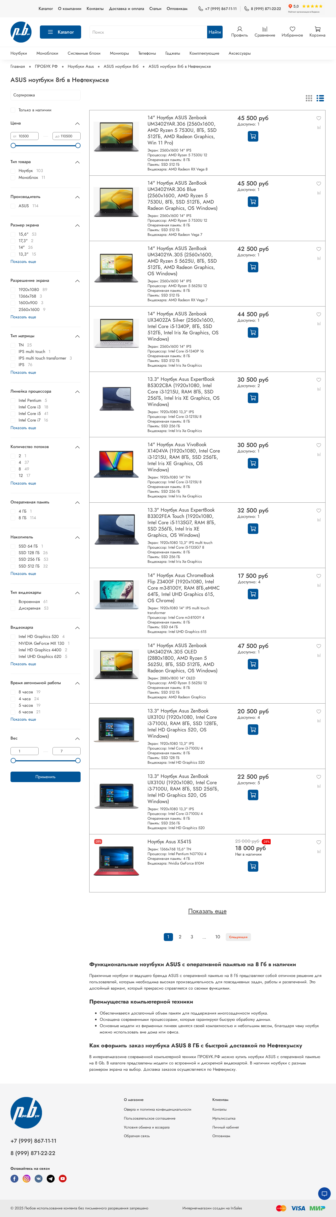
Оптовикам (177, 9)
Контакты (95, 9)
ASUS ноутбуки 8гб (121, 66)
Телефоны (147, 53)
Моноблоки (47, 53)
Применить (45, 777)
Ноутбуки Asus (81, 66)
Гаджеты (172, 53)
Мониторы (119, 53)
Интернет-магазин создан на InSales (212, 1208)
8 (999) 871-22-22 (266, 8)
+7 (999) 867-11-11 (221, 8)
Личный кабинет (225, 1127)
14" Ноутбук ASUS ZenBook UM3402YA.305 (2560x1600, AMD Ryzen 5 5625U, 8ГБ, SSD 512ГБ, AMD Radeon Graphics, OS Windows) (182, 261)
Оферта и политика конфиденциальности (157, 1109)
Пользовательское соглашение (149, 1118)
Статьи (155, 9)
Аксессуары (240, 53)
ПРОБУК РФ (46, 66)
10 (217, 936)
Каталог (46, 9)
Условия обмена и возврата (147, 1127)
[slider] (13, 145)
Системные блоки (84, 53)
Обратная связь (137, 1135)
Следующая (238, 937)
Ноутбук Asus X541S (169, 841)
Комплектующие (204, 53)
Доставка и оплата (126, 9)
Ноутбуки (18, 53)
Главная (17, 66)
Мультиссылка (223, 1118)
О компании (69, 9)
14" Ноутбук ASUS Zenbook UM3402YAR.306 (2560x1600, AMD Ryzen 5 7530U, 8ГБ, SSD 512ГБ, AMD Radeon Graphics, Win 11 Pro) (182, 130)
